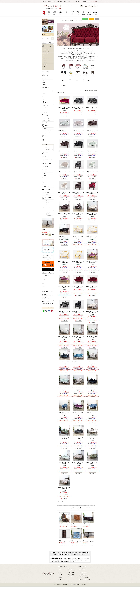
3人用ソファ (89, 80)
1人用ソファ (64, 80)
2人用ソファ (76, 80)
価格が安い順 (91, 90)
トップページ (59, 20)
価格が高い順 (96, 90)
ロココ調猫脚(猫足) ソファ (71, 20)
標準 (84, 90)
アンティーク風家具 (64, 20)
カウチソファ (64, 85)
